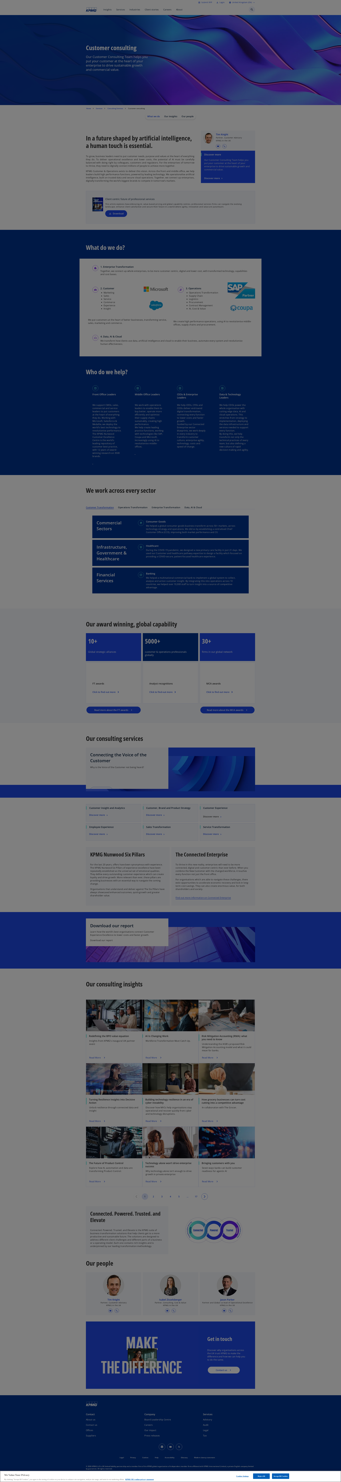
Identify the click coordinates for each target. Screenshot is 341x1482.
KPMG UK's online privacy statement (139, 1479)
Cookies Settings (242, 1476)
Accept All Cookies (280, 1476)
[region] (170, 1476)
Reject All (261, 1476)
